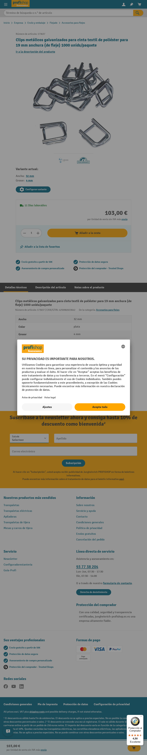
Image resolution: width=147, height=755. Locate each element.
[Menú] (141, 717)
